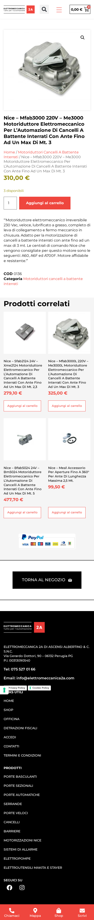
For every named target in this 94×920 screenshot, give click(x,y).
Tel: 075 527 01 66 (19, 669)
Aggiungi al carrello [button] (22, 406)
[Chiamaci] (11, 910)
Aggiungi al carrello (45, 203)
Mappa (35, 916)
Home (9, 152)
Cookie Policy (40, 687)
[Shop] (58, 910)
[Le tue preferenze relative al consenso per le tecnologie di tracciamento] (4, 690)
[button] (44, 9)
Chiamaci (11, 916)
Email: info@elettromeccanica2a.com (39, 678)
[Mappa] (35, 910)
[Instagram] (22, 887)
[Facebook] (9, 887)
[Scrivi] (82, 910)
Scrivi (82, 916)
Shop (59, 916)
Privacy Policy (16, 687)
